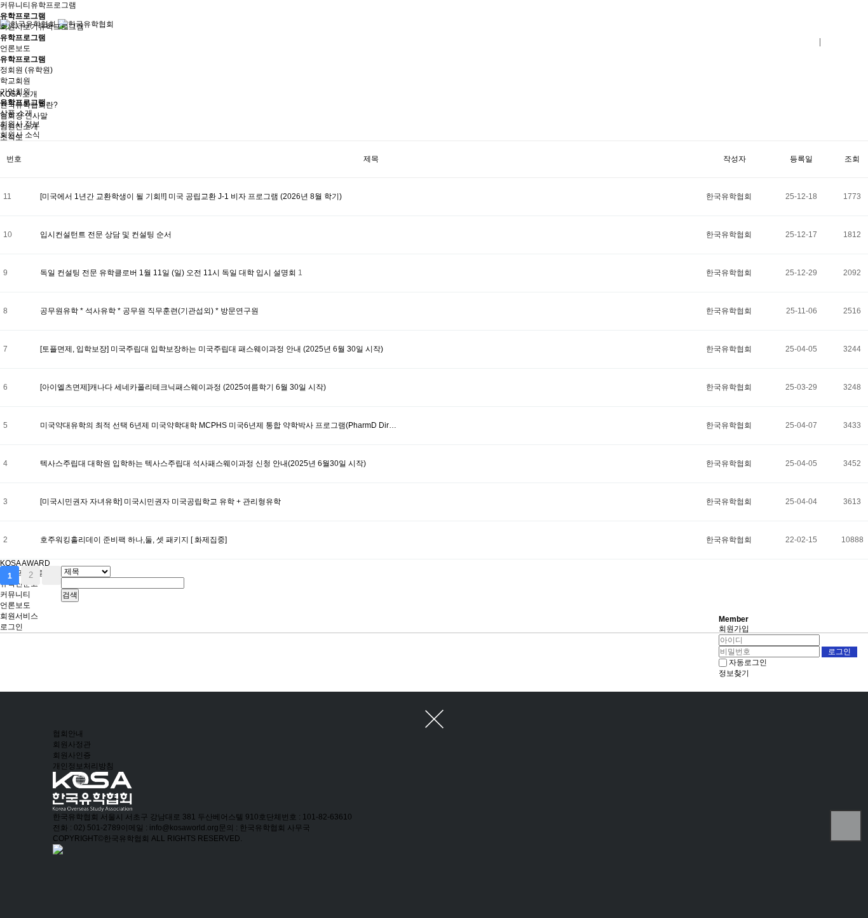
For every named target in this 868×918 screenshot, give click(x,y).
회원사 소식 (20, 134)
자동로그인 (748, 662)
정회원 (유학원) (26, 69)
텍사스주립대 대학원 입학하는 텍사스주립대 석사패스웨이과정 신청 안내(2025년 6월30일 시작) (203, 463)
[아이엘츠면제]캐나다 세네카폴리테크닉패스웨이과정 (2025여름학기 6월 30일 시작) (183, 387)
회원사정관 (72, 744)
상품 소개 (16, 113)
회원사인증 (72, 755)
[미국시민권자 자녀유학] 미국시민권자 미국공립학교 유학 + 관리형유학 (160, 501)
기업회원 (15, 91)
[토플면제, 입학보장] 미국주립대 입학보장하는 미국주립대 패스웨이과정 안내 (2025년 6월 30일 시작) (211, 349)
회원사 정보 (20, 124)
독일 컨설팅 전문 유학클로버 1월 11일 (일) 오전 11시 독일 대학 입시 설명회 (169, 272)
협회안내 (68, 733)
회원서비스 (19, 616)
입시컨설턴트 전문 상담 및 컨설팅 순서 (106, 234)
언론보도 (15, 605)
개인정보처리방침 (83, 766)
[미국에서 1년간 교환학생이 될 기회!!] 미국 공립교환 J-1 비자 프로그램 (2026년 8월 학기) (191, 196)
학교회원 (15, 80)
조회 (852, 158)
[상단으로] (846, 826)
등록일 (801, 158)
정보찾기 (734, 673)
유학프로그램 (53, 5)
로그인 (11, 626)
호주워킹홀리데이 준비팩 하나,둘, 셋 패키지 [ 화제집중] (133, 539)
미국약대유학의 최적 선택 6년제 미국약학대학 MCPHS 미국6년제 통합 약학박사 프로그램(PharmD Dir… (218, 425)
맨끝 (51, 575)
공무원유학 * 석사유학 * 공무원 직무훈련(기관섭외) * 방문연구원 (149, 310)
